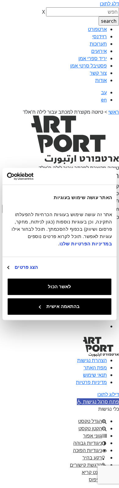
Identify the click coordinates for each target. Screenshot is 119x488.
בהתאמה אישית (63, 306)
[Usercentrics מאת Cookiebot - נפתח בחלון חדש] (33, 176)
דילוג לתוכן (108, 394)
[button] (98, 401)
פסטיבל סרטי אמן (88, 65)
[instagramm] (101, 326)
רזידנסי (99, 36)
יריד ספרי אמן (92, 58)
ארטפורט (97, 29)
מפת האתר (95, 367)
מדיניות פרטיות (91, 382)
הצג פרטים (26, 267)
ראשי (113, 112)
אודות (101, 80)
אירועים (99, 51)
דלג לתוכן (109, 3)
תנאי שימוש (95, 375)
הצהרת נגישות (92, 360)
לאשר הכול (59, 286)
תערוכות (98, 43)
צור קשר (98, 73)
